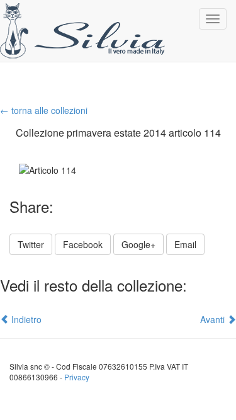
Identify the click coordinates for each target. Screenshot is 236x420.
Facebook (83, 244)
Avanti (213, 319)
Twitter (31, 244)
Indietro (25, 319)
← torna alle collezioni (43, 110)
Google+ (138, 244)
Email (185, 244)
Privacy (76, 377)
